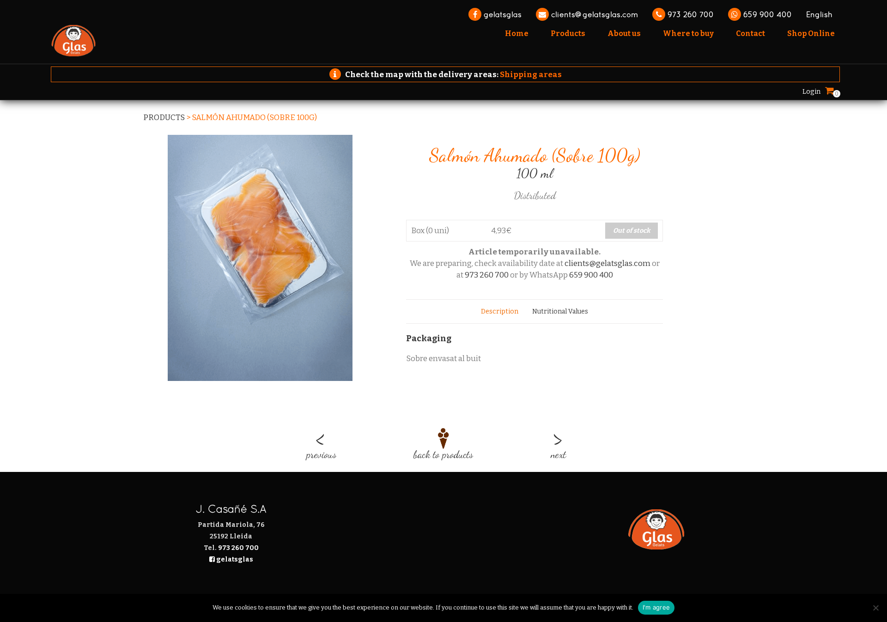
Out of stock (631, 231)
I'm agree (656, 607)
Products (164, 117)
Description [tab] (499, 311)
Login (811, 91)
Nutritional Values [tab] (560, 311)
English (819, 14)
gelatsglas (501, 14)
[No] (875, 607)
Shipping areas (531, 74)
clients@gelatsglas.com (593, 14)
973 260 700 (689, 14)
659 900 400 (766, 14)
